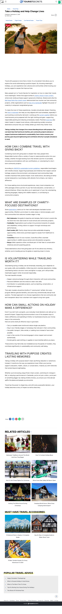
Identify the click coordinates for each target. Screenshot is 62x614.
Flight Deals (18, 20)
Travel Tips (39, 20)
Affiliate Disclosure (32, 600)
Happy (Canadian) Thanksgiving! (16, 578)
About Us (6, 600)
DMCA (51, 600)
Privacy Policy (23, 600)
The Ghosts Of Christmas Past (15, 590)
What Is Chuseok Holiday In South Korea (18, 581)
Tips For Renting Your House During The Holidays (20, 587)
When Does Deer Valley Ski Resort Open (44, 480)
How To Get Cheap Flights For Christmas (17, 480)
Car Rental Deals (29, 20)
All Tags (56, 600)
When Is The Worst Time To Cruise (16, 584)
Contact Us (40, 600)
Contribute (12, 600)
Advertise (46, 600)
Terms (17, 600)
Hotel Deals (9, 20)
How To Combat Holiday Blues (44, 455)
